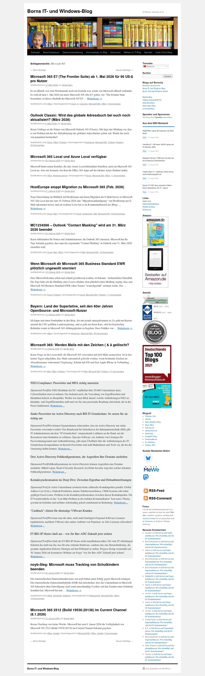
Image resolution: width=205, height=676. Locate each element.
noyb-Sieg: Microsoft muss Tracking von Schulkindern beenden (74, 566)
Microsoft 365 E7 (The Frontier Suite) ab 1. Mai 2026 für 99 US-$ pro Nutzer (81, 78)
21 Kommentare (117, 371)
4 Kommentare (114, 103)
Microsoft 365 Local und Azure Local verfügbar (68, 156)
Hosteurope (87, 213)
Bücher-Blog (147, 97)
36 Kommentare (101, 333)
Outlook (111, 142)
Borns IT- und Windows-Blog (59, 10)
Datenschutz (94, 595)
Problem (63, 142)
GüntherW (149, 576)
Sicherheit (57, 595)
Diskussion (115, 52)
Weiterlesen (94, 98)
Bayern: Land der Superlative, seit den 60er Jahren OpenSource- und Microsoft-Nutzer (71, 308)
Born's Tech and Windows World (155, 91)
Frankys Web (150, 445)
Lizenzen (84, 103)
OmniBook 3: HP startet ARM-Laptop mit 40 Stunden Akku (158, 145)
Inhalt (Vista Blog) (164, 52)
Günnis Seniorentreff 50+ (152, 100)
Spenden (148, 52)
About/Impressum (51, 52)
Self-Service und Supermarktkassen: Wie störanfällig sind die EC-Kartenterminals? (159, 535)
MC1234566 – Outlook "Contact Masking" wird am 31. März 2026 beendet (78, 227)
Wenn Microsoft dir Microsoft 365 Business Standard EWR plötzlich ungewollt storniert (77, 265)
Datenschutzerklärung (73, 52)
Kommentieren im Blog (96, 52)
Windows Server (60, 175)
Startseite (35, 52)
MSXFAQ (149, 433)
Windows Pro (150, 416)
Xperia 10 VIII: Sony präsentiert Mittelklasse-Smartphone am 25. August (157, 186)
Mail (55, 213)
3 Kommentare (111, 633)
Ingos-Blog (149, 424)
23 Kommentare (37, 145)
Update (56, 633)
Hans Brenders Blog (153, 422)
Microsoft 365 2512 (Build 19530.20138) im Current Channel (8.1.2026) (78, 611)
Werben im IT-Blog (132, 52)
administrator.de (151, 430)
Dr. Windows (150, 442)
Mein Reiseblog (149, 102)
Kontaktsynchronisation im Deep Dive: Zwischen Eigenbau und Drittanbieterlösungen (80, 480)
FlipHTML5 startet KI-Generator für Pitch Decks (158, 131)
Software (66, 595)
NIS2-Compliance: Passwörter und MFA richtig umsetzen (64, 383)
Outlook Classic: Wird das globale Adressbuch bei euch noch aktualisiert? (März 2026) (80, 117)
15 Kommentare (107, 252)
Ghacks (148, 419)
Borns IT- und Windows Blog (154, 88)
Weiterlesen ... (57, 405)
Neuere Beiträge (124, 70)
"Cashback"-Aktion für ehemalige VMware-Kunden (61, 510)
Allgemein (75, 333)
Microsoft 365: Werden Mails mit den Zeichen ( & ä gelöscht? (79, 344)
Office (49, 103)
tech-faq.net (149, 427)
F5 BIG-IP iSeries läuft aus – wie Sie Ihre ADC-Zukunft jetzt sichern (71, 534)
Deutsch (150, 66)
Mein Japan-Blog (149, 105)
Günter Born (67, 85)
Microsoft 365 (94, 103)
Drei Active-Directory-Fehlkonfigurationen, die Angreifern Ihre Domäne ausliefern (78, 457)
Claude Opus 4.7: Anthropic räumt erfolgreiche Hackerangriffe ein (158, 172)
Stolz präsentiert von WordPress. (158, 668)
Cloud (73, 103)
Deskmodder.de (151, 439)
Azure (88, 175)
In (78, 103)
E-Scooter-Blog (148, 108)
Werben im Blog (149, 206)
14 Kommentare (37, 598)
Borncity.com (148, 85)
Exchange (90, 142)
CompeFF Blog (151, 436)
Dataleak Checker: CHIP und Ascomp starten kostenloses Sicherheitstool (158, 159)
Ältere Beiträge (38, 70)
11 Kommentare (118, 175)
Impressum (147, 201)
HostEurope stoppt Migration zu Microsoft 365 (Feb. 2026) (77, 186)
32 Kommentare (118, 213)
